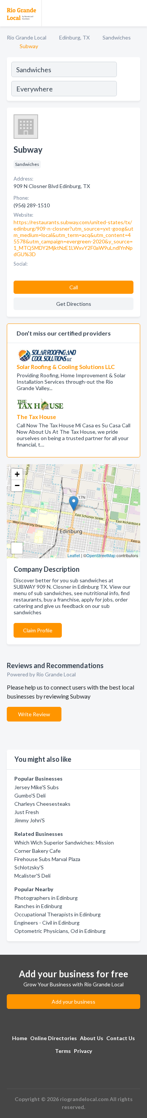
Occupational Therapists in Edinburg (57, 914)
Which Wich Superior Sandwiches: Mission (64, 842)
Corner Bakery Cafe (37, 851)
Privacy (83, 1051)
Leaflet (73, 555)
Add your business (73, 1001)
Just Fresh (26, 812)
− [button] (17, 485)
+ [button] (17, 474)
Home (19, 1038)
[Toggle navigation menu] (136, 13)
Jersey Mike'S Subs (36, 787)
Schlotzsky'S (29, 867)
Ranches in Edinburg (38, 906)
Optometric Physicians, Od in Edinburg (60, 931)
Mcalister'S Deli (32, 875)
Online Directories (53, 1038)
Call (73, 287)
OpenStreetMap (100, 555)
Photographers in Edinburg (46, 898)
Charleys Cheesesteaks (42, 804)
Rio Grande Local (26, 37)
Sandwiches (117, 37)
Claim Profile (37, 630)
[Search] (128, 80)
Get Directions (73, 304)
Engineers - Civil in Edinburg (47, 922)
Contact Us (120, 1038)
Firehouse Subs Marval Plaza (47, 859)
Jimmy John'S (29, 820)
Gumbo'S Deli (30, 795)
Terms (63, 1051)
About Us (91, 1038)
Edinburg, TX (74, 37)
